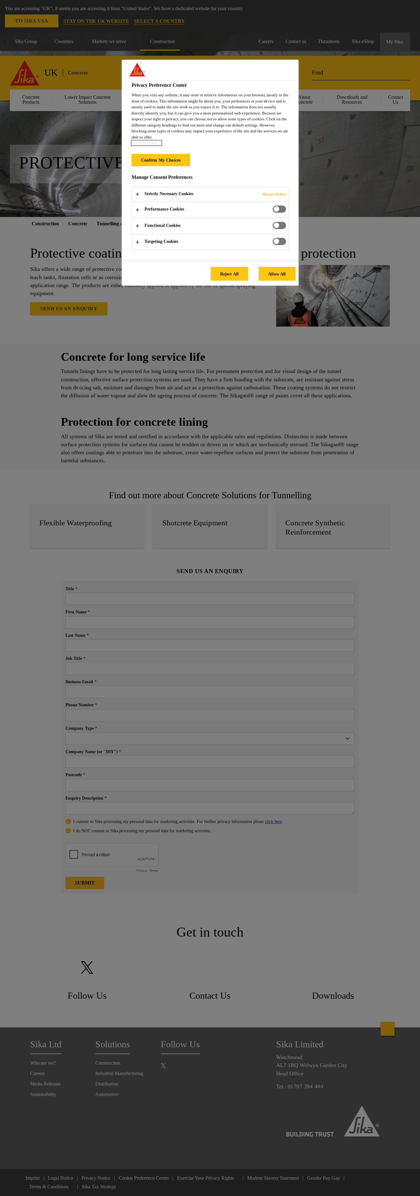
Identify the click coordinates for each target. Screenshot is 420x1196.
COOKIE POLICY (146, 143)
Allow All (277, 273)
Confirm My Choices (161, 160)
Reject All (229, 273)
